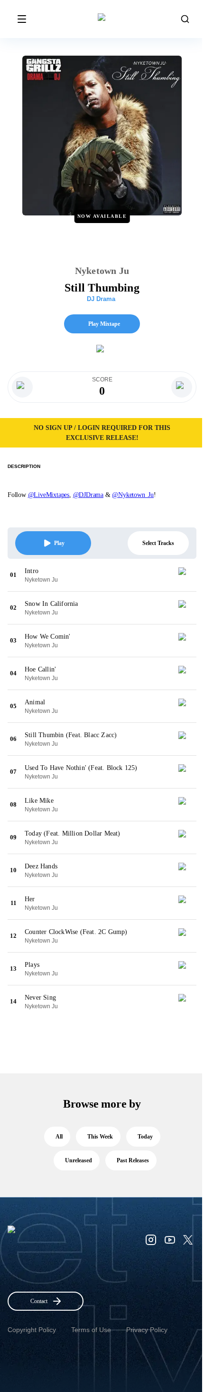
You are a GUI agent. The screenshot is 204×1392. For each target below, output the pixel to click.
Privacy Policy (146, 1330)
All (59, 1136)
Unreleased (78, 1160)
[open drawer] (21, 19)
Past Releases (133, 1160)
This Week (100, 1136)
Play (59, 543)
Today (145, 1136)
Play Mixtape (104, 324)
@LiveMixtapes (48, 494)
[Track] (186, 575)
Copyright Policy (32, 1330)
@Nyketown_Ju (133, 494)
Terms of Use (91, 1330)
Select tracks (158, 543)
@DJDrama (88, 494)
